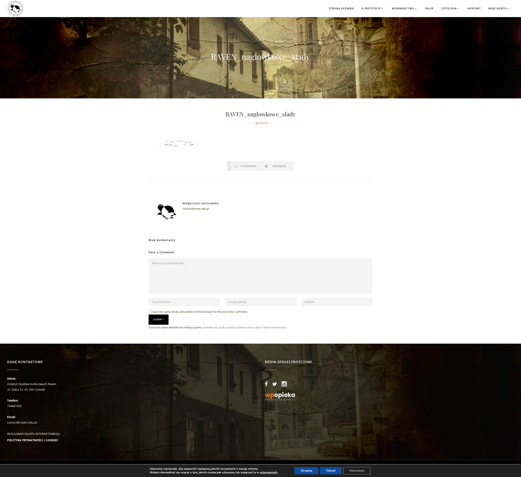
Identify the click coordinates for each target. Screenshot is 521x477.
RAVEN (264, 123)
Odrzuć (331, 471)
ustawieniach (268, 472)
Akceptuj (306, 471)
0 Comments (248, 166)
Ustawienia (356, 471)
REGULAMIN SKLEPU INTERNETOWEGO (33, 434)
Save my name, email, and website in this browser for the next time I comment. (200, 312)
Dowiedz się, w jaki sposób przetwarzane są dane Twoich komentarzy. (245, 327)
